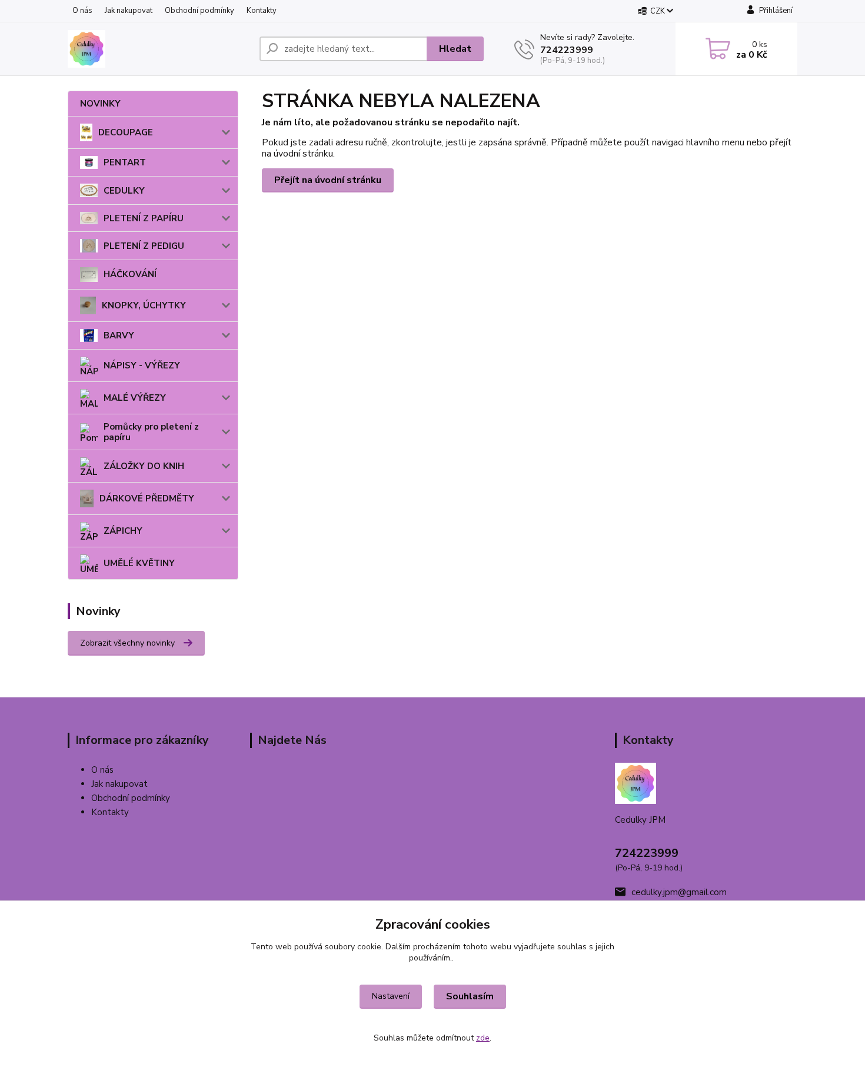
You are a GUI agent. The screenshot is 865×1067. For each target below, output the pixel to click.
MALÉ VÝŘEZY (135, 398)
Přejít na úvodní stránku (327, 180)
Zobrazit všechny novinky (127, 643)
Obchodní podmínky (199, 10)
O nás (82, 10)
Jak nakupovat (128, 10)
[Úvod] (159, 49)
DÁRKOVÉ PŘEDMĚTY (146, 498)
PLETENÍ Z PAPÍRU (144, 218)
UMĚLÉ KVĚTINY (139, 563)
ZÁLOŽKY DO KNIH (144, 466)
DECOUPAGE (125, 132)
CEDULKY (124, 191)
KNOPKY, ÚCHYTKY (144, 305)
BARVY (119, 335)
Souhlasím (470, 996)
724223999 (566, 50)
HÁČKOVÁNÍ (130, 274)
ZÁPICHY (123, 531)
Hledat (455, 48)
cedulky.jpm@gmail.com (679, 892)
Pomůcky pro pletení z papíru (151, 432)
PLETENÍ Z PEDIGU (144, 246)
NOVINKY (100, 103)
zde (483, 1037)
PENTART (125, 162)
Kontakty (262, 10)
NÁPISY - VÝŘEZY (142, 365)
